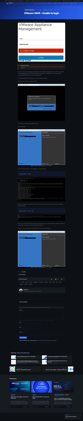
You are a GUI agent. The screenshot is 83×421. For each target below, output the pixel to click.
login (31, 282)
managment (36, 282)
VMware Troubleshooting (26, 21)
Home (35, 3)
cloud (27, 282)
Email (20, 327)
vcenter (21, 284)
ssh (57, 282)
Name (20, 322)
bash (23, 282)
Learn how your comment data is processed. (47, 340)
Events (34, 394)
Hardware (55, 3)
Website (20, 332)
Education (50, 3)
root (50, 282)
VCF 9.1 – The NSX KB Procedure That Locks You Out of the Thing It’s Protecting (63, 399)
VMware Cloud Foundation (59, 394)
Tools (72, 3)
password (41, 282)
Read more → (25, 406)
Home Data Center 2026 (42, 3)
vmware (26, 284)
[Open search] (75, 3)
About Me (60, 3)
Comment (21, 310)
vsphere (30, 284)
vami (60, 282)
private (46, 282)
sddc (54, 282)
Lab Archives (65, 3)
